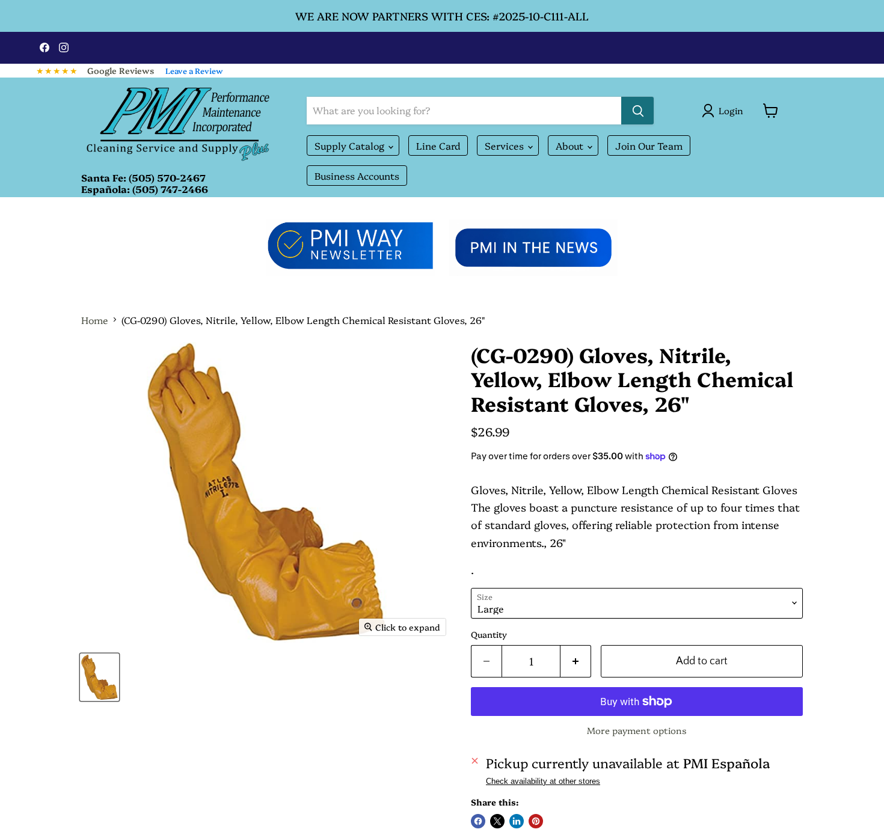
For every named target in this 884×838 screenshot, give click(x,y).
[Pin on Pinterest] (536, 821)
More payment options (637, 730)
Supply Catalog (351, 145)
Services (505, 145)
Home (94, 319)
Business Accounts (357, 175)
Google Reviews (120, 70)
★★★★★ (57, 70)
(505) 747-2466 (170, 188)
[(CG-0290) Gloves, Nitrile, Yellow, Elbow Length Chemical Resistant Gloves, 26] (99, 677)
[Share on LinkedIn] (516, 821)
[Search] (637, 110)
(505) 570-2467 (167, 177)
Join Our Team (649, 145)
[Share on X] (497, 821)
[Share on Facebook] (478, 821)
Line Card (438, 145)
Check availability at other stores (543, 781)
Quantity (489, 634)
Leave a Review (194, 70)
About (571, 145)
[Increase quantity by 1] (575, 661)
